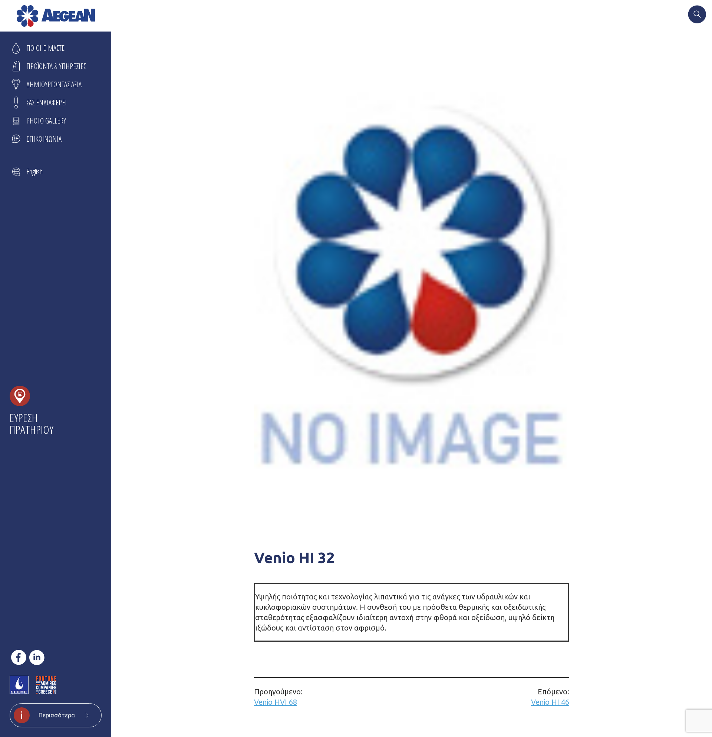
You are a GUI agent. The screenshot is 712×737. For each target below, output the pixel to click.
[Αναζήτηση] (697, 15)
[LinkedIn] (36, 657)
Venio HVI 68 (278, 696)
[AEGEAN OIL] (55, 16)
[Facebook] (18, 657)
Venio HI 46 (550, 696)
